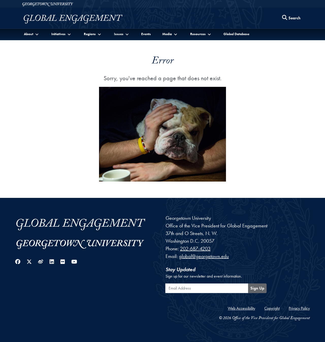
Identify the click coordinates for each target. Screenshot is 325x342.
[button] (31, 34)
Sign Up (257, 288)
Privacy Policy (299, 308)
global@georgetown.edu (204, 256)
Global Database (236, 34)
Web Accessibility (241, 308)
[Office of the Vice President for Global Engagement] (78, 19)
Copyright (272, 308)
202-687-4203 (195, 248)
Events (146, 34)
